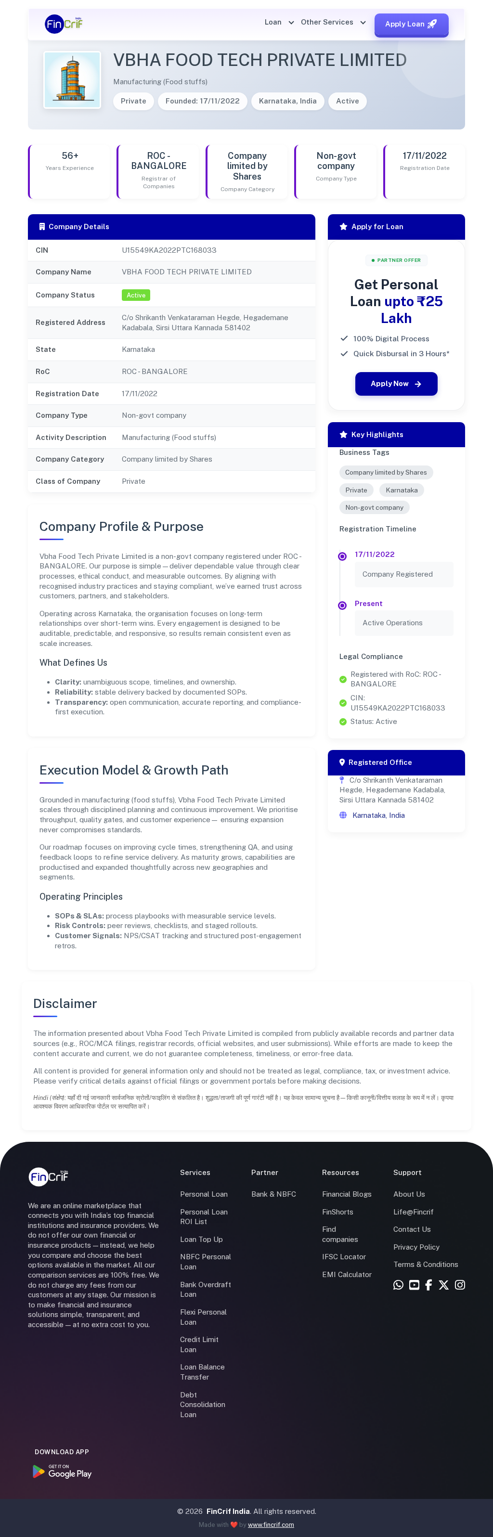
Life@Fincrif (413, 1212)
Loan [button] (274, 22)
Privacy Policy (416, 1247)
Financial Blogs (347, 1194)
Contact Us (412, 1229)
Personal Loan (204, 1194)
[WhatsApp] (398, 1285)
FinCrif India (228, 1511)
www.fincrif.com (271, 1524)
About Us (409, 1194)
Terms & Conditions (425, 1264)
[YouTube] (414, 1285)
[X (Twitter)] (443, 1285)
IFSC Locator (344, 1257)
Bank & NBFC (273, 1194)
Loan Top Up (201, 1239)
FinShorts (337, 1212)
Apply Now (390, 383)
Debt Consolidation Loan (202, 1405)
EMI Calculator (347, 1274)
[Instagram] (460, 1285)
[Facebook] (428, 1285)
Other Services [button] (328, 22)
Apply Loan (405, 24)
